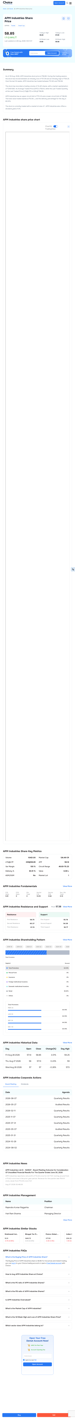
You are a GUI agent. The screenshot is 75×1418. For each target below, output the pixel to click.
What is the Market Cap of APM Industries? (23, 1308)
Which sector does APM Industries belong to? (24, 1326)
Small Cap (21, 26)
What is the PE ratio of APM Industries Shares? (24, 1283)
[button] (64, 18)
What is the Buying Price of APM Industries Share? (26, 1257)
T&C (67, 54)
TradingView (50, 129)
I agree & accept (65, 53)
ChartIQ (48, 126)
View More (67, 886)
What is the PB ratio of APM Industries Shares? (25, 1291)
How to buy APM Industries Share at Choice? (24, 1274)
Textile (13, 26)
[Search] (67, 2)
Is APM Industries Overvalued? (18, 1300)
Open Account (52, 53)
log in (14, 1263)
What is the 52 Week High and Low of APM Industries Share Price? (33, 1317)
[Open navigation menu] (70, 2)
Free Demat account (54, 1263)
